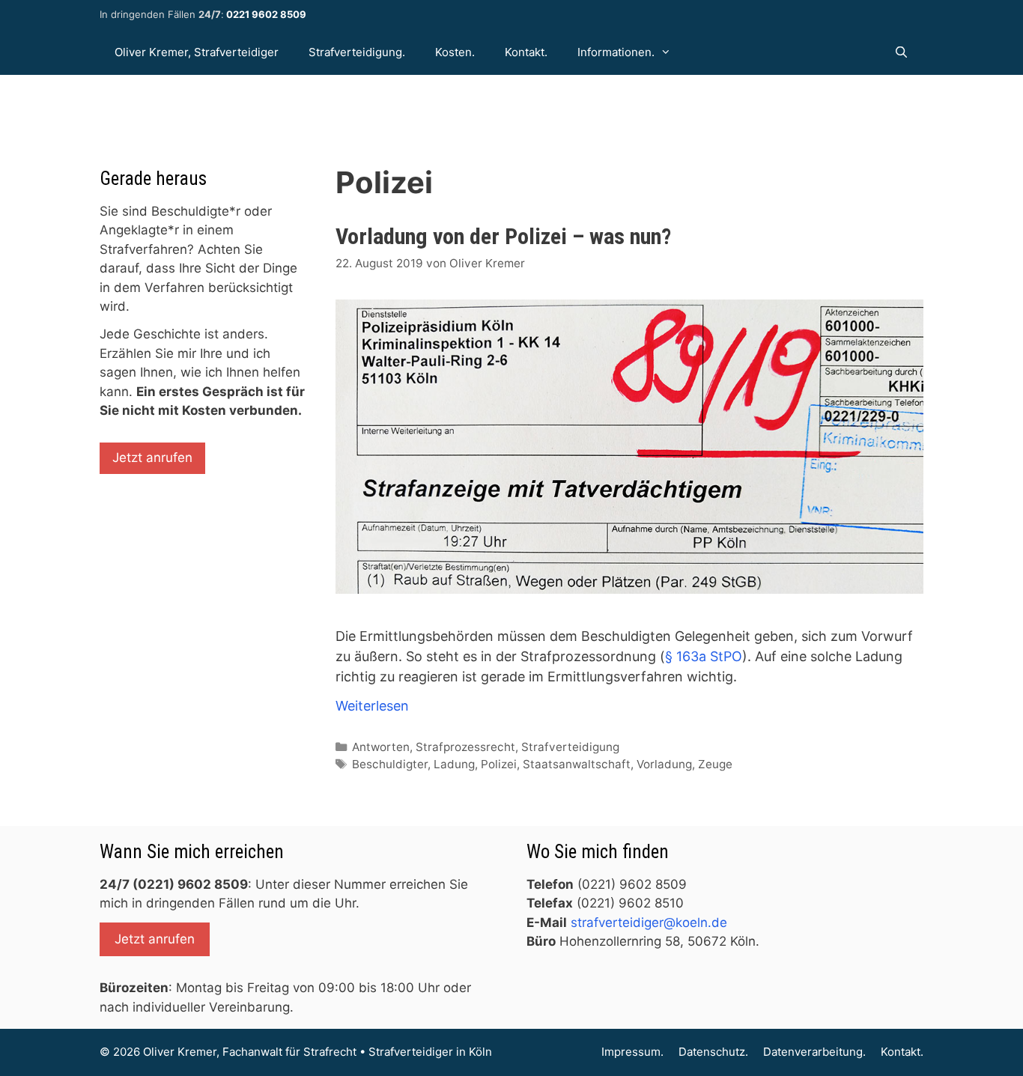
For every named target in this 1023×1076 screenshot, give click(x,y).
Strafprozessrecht (465, 747)
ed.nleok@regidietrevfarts (649, 922)
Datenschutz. (713, 1052)
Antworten (381, 747)
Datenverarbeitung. (814, 1052)
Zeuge (715, 764)
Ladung (454, 764)
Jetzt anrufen (152, 457)
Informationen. (616, 52)
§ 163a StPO (703, 656)
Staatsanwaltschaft (577, 764)
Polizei (499, 764)
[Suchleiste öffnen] (901, 52)
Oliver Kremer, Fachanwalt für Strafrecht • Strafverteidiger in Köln (317, 1052)
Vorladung (664, 764)
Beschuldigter (390, 764)
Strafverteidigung (570, 747)
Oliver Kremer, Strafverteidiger (197, 52)
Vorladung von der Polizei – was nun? (503, 236)
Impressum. (632, 1052)
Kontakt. (526, 52)
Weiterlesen (372, 706)
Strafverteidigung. (357, 52)
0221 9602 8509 (266, 14)
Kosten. (455, 52)
